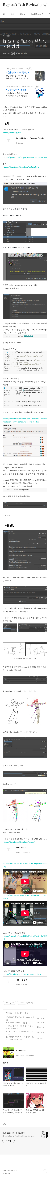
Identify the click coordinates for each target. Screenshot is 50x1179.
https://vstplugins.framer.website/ (19, 86)
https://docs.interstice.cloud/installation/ (21, 167)
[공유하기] (10, 1003)
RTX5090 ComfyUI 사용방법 (16, 1022)
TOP (45, 1171)
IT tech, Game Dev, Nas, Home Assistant (18, 1136)
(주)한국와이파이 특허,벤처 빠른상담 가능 (17, 72)
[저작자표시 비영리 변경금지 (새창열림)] (30, 1003)
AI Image (9, 1013)
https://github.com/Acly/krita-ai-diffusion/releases (25, 157)
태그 (12, 13)
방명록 (22, 13)
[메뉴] (45, 5)
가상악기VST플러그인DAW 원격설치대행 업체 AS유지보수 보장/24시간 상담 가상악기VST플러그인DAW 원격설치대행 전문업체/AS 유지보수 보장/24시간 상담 (17, 94)
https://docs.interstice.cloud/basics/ (19, 842)
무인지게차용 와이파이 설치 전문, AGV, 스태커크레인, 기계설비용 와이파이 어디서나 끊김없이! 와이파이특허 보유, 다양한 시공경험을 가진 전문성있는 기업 (17, 77)
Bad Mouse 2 (37, 13)
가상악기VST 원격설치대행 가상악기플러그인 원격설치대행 (17, 89)
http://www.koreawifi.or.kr (16, 69)
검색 (40, 5)
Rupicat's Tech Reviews (21, 5)
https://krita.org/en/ (12, 132)
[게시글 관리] (13, 1003)
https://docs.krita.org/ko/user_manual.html (22, 974)
